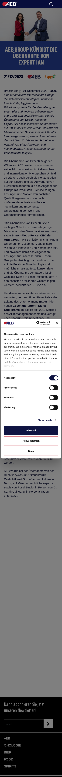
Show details (45, 420)
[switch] (53, 387)
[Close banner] (57, 323)
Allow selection (31, 440)
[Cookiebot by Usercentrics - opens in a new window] (37, 323)
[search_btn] (51, 4)
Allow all (31, 430)
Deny (31, 451)
